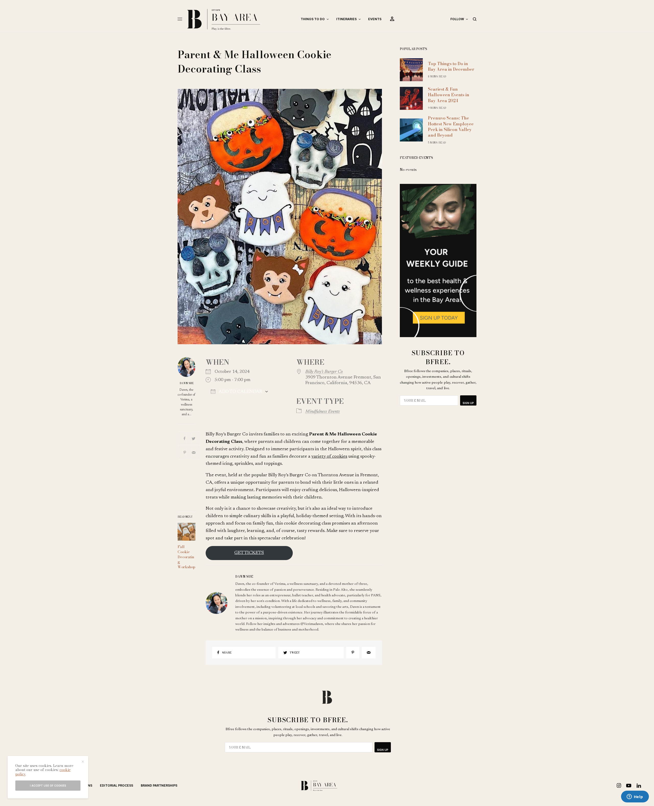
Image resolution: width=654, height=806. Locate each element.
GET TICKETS (249, 553)
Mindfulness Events (322, 411)
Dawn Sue (186, 383)
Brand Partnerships (159, 785)
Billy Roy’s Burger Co (324, 372)
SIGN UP (468, 403)
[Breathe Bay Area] (239, 19)
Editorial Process (116, 785)
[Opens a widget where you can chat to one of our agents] (635, 797)
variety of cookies (329, 456)
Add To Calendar (240, 391)
